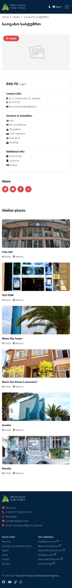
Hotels (16, 17)
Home (5, 17)
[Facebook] (3, 582)
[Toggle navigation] (67, 7)
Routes (6, 563)
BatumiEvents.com (48, 546)
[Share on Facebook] (20, 189)
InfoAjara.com (46, 554)
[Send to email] (13, 189)
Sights (5, 550)
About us (10, 507)
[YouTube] (9, 582)
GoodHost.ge (45, 563)
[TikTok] (15, 582)
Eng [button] (58, 6)
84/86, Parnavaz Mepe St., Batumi (24, 525)
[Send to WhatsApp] (28, 189)
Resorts (6, 541)
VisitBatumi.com (47, 541)
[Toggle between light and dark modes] (50, 7)
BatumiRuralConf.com (50, 550)
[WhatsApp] (20, 582)
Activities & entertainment (16, 546)
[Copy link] (5, 189)
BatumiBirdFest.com (49, 559)
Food (5, 554)
